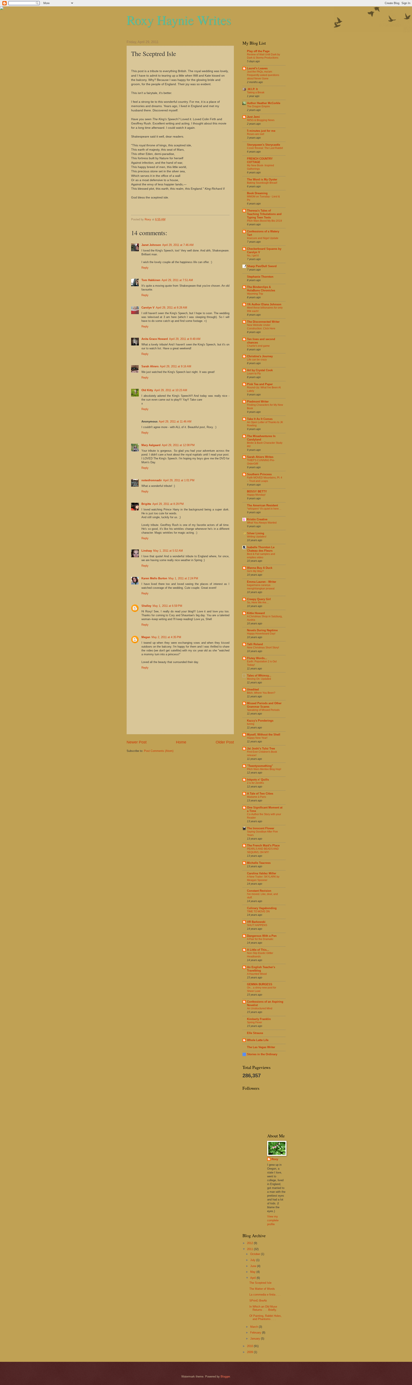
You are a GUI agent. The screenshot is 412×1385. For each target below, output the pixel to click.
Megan (145, 637)
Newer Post (137, 742)
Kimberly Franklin (259, 1019)
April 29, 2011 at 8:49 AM (184, 339)
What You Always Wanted (262, 522)
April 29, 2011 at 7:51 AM (177, 280)
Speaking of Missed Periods (263, 709)
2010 (250, 1346)
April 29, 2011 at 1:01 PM (178, 480)
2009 (250, 1352)
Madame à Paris (256, 796)
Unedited (253, 689)
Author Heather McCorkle (263, 103)
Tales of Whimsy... (259, 675)
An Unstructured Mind (259, 1008)
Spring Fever (254, 1022)
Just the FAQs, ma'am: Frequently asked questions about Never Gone (263, 75)
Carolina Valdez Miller (261, 873)
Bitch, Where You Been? (261, 692)
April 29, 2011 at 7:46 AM (178, 245)
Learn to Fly (254, 373)
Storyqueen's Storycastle (263, 144)
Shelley (146, 605)
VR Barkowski (256, 921)
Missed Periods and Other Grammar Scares (264, 705)
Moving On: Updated (259, 678)
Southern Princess (259, 474)
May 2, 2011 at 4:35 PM (166, 637)
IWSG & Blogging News (260, 120)
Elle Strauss (255, 1033)
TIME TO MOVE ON (258, 911)
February (256, 1332)
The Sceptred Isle (260, 1282)
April (253, 1277)
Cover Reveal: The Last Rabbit (265, 148)
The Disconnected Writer (263, 321)
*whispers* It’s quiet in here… (264, 508)
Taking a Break (255, 92)
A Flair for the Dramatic (260, 939)
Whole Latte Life (257, 1040)
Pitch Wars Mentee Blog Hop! (264, 769)
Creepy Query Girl (259, 599)
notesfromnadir (151, 480)
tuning (250, 723)
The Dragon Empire (258, 106)
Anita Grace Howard (154, 339)
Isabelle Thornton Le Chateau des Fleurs (260, 549)
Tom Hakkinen (150, 280)
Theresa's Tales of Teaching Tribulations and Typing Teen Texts (264, 214)
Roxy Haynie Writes (179, 19)
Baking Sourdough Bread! (262, 182)
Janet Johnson (151, 245)
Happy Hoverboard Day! (261, 633)
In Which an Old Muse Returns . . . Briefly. (263, 1308)
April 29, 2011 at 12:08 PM (178, 445)
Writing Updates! (256, 536)
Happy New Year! (257, 737)
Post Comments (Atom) (158, 750)
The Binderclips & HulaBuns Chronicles (261, 288)
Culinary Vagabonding (262, 908)
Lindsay (146, 550)
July (253, 1260)
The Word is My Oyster (262, 179)
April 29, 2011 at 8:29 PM (168, 504)
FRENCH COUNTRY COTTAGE (260, 160)
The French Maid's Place (263, 845)
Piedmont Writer (258, 401)
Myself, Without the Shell (263, 734)
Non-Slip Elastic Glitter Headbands (260, 955)
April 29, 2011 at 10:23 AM (170, 390)
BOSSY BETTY (257, 491)
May (253, 1271)
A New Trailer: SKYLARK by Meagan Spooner (263, 878)
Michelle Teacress (259, 862)
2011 (250, 1249)
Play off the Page (258, 51)
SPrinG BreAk (258, 1300)
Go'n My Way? (255, 571)
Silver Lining (255, 533)
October (255, 1254)
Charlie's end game (258, 345)
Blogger (225, 1376)
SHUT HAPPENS (257, 925)
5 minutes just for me (261, 130)
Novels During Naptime (262, 630)
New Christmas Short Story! (263, 647)
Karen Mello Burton (154, 578)
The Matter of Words (262, 1288)
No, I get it (253, 255)
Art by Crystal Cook (260, 370)
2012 (250, 1243)
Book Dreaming (257, 193)
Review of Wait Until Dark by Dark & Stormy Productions (263, 56)
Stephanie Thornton (260, 276)
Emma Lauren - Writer (261, 581)
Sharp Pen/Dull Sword (262, 266)
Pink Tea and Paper (260, 384)
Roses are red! (255, 134)
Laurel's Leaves (257, 68)
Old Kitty (147, 390)
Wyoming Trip (255, 293)
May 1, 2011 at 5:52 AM (168, 550)
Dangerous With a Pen (262, 935)
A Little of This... (258, 949)
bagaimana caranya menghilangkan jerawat (260, 587)
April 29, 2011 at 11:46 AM (175, 421)
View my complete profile (273, 1220)
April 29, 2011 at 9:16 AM (175, 366)
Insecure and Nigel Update (262, 238)
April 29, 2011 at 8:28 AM (171, 307)
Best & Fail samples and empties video (261, 555)
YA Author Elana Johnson (264, 304)
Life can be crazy (257, 359)
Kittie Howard (256, 613)
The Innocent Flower (260, 828)
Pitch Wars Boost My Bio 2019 (264, 220)
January (255, 1338)
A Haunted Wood (257, 973)
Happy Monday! (256, 494)
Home (181, 742)
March (254, 1326)
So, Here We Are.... (258, 602)
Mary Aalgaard (151, 445)
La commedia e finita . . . (264, 1294)
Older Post (225, 742)
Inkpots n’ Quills (258, 779)
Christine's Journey (260, 356)
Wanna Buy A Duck (259, 567)
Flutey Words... (257, 658)
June (253, 1266)
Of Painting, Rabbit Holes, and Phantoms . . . (265, 1317)
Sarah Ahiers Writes (260, 457)
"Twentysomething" (260, 765)
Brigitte (146, 504)
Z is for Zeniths (255, 782)
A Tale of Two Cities (260, 793)
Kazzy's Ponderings (260, 720)
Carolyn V (147, 307)
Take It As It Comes (260, 419)
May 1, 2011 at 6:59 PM (167, 605)
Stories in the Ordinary (262, 1054)
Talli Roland (255, 644)
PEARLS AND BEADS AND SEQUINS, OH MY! (263, 850)
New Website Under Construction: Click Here (261, 327)
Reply (144, 267)
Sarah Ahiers (150, 366)
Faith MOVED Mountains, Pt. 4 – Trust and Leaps (264, 479)
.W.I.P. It (252, 89)
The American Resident (262, 505)
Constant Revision (259, 890)
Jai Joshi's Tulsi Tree (261, 748)
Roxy (274, 1159)
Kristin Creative (257, 519)
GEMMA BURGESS (259, 984)
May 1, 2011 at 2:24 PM (183, 578)
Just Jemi (253, 116)
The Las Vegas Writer (261, 1047)
